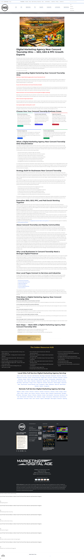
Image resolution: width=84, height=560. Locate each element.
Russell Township (31, 384)
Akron (18, 375)
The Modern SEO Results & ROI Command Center (67, 356)
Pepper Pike (39, 382)
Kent (64, 379)
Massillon (33, 380)
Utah (34, 398)
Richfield (45, 382)
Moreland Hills (54, 380)
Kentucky (38, 393)
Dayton (24, 379)
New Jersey (56, 395)
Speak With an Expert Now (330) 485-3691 (55, 338)
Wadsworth (51, 384)
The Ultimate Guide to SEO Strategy (65, 362)
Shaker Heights (57, 382)
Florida (56, 391)
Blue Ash (59, 375)
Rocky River (50, 382)
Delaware (53, 391)
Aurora (22, 375)
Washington (47, 398)
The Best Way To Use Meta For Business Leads (39, 368)
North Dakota (30, 396)
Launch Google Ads (55, 124)
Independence (59, 379)
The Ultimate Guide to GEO (63, 361)
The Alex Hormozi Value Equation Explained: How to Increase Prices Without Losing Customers (48, 448)
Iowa (30, 393)
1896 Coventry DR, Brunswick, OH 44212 (44, 474)
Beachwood (47, 375)
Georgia (61, 391)
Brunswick (25, 377)
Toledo (46, 384)
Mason (29, 380)
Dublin (28, 379)
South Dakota (20, 398)
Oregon (43, 396)
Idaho (18, 393)
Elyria (32, 379)
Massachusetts (57, 393)
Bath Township (36, 375)
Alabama (19, 391)
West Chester (63, 384)
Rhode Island (56, 396)
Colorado (41, 391)
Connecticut (47, 391)
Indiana (26, 393)
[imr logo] (4, 4)
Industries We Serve (21, 287)
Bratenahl (64, 375)
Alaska (23, 391)
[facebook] (1, 1)
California (37, 391)
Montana (34, 395)
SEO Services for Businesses (23, 280)
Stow (37, 384)
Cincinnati (50, 377)
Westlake (37, 386)
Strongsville (42, 384)
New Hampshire (49, 395)
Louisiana (43, 393)
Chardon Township (36, 377)
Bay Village (42, 375)
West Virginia (54, 398)
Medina (44, 380)
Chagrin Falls (44, 377)
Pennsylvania (49, 396)
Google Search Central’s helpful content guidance (39, 220)
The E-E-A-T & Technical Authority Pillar (66, 351)
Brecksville (19, 377)
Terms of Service (47, 481)
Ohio (35, 396)
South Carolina (62, 396)
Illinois (22, 393)
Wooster (41, 386)
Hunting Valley (52, 379)
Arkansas (32, 391)
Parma (35, 382)
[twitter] (2, 1)
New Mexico (62, 395)
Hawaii (65, 391)
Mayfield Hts (39, 380)
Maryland (51, 393)
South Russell (24, 384)
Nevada (44, 395)
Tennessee (26, 398)
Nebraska (39, 395)
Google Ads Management (22, 283)
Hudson (46, 379)
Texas (30, 398)
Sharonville (63, 382)
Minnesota (18, 395)
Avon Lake (29, 375)
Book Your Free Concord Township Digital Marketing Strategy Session (29, 337)
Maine (47, 393)
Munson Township (62, 380)
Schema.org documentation (23, 222)
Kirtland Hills (20, 380)
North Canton (26, 382)
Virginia (42, 398)
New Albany (19, 382)
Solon (19, 384)
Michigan (64, 393)
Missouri (30, 395)
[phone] (10, 1)
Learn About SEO (20, 125)
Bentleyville (53, 375)
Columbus (60, 377)
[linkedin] (7, 1)
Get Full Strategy (46, 138)
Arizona (27, 391)
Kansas (33, 393)
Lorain (25, 380)
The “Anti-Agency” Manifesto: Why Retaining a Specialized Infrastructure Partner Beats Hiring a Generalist (49, 435)
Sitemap (35, 481)
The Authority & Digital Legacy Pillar (37, 367)
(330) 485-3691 (43, 471)
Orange (31, 382)
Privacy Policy (40, 481)
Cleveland (55, 377)
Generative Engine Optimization (24, 281)
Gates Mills (41, 379)
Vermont (37, 398)
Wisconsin (59, 398)
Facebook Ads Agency (22, 284)
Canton (29, 377)
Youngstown (46, 386)
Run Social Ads (20, 138)
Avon (25, 375)
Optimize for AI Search (39, 124)
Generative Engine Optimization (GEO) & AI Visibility (12, 361)
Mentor (48, 380)
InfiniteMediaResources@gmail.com (43, 472)
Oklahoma (39, 396)
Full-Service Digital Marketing (23, 286)
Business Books (45, 450)
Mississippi (24, 395)
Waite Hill (57, 384)
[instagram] (4, 1)
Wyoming (65, 398)
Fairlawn (36, 379)
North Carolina (23, 396)
